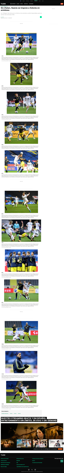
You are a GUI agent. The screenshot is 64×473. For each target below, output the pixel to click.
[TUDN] (3, 4)
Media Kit (18, 460)
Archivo (33, 460)
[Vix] (61, 4)
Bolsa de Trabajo (4, 466)
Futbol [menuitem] (21, 3)
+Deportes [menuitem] (26, 3)
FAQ (17, 462)
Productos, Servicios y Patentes (37, 458)
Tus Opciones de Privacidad (37, 462)
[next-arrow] (63, 443)
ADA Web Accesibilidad (5, 464)
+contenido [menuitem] (31, 3)
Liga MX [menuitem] (17, 3)
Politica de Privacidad (4, 458)
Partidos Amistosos (4, 6)
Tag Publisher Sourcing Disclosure (23, 466)
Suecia (11, 413)
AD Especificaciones (20, 458)
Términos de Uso (4, 460)
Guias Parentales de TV (21, 464)
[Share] (41, 17)
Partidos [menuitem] (14, 3)
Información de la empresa (5, 462)
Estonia (19, 413)
